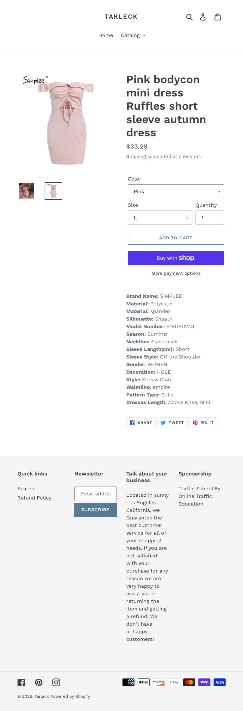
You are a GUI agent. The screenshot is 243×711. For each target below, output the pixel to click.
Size (133, 205)
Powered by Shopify (70, 696)
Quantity (206, 205)
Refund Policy (34, 498)
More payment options (176, 273)
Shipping (136, 156)
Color (134, 179)
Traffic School (195, 489)
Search (25, 489)
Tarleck (121, 16)
